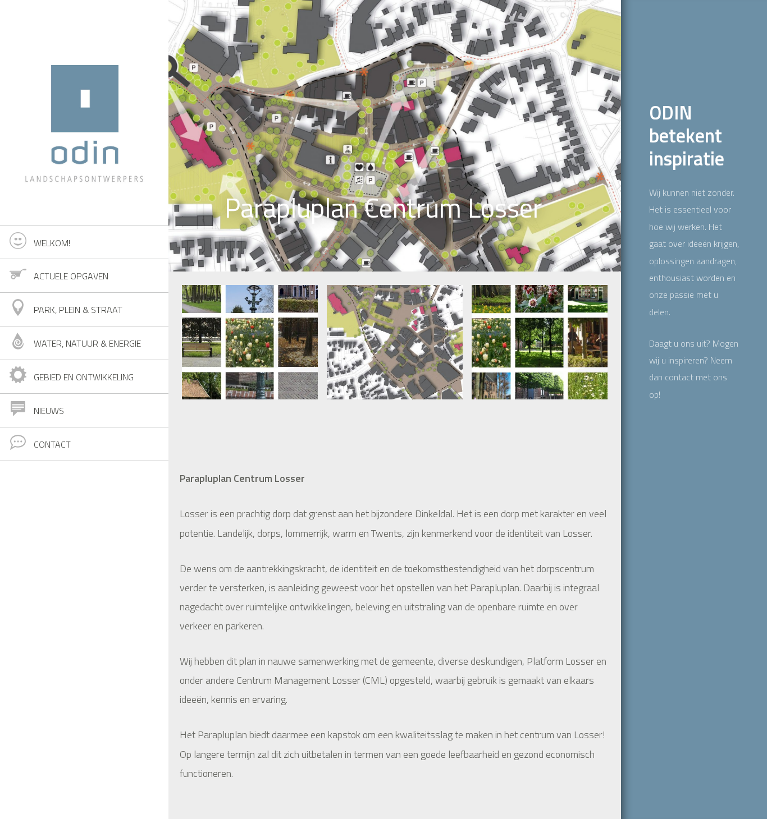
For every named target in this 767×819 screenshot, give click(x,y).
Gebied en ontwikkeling (84, 377)
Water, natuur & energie (87, 343)
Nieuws (49, 410)
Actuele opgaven (71, 276)
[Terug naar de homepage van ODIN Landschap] (84, 113)
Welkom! (52, 243)
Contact (52, 444)
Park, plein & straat (78, 309)
